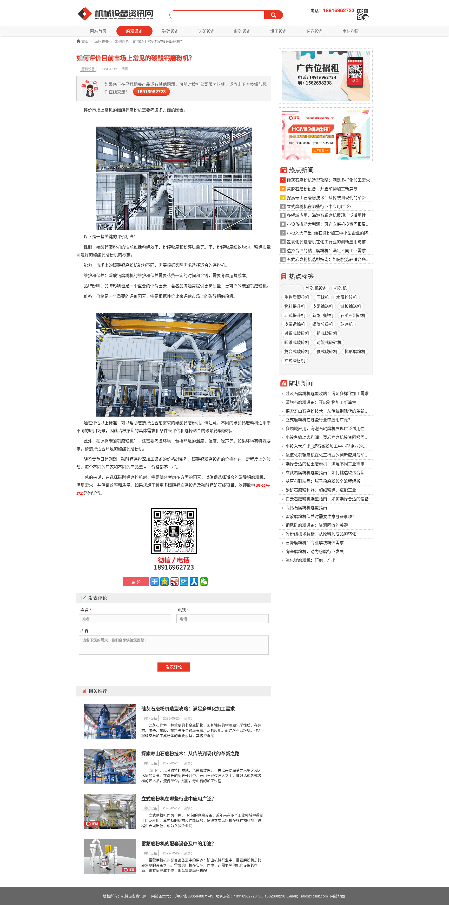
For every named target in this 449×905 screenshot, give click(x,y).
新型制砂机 (322, 315)
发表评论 (174, 667)
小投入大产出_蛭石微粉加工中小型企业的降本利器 (329, 446)
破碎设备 (170, 31)
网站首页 (98, 31)
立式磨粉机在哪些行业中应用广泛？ (319, 420)
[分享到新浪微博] (174, 581)
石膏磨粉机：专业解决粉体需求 (315, 542)
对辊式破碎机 (296, 333)
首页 (85, 41)
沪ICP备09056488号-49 (193, 896)
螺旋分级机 (322, 324)
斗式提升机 (294, 315)
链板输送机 (350, 306)
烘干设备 (278, 31)
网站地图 (337, 896)
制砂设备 (242, 31)
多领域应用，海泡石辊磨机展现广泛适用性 (325, 428)
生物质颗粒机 (296, 297)
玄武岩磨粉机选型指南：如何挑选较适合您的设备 (329, 472)
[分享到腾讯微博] (184, 581)
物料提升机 (294, 306)
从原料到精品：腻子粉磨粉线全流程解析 (323, 481)
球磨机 (346, 324)
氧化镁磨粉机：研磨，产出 (310, 560)
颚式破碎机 (326, 351)
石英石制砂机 (352, 315)
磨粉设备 (134, 31)
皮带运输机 (294, 324)
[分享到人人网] (194, 581)
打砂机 (340, 288)
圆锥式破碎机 (296, 342)
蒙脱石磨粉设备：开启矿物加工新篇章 (321, 402)
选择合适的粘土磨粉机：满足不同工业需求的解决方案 (329, 464)
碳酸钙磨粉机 (129, 110)
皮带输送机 (322, 306)
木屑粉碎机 (346, 297)
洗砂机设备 (316, 288)
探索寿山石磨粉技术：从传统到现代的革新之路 (329, 411)
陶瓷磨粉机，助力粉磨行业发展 (315, 551)
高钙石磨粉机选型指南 (306, 507)
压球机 (322, 297)
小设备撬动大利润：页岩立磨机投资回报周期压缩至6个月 (329, 437)
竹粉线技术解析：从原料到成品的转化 (321, 534)
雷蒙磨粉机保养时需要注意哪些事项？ (321, 516)
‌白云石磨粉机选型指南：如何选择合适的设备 (327, 499)
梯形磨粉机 (355, 351)
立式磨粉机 (294, 360)
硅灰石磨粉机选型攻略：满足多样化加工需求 (327, 393)
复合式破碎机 (296, 351)
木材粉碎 (350, 31)
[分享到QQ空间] (164, 581)
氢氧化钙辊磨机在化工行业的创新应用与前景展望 (329, 455)
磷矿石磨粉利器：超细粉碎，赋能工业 (321, 490)
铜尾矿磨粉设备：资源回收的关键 (317, 525)
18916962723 (151, 91)
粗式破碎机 (326, 333)
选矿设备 (206, 31)
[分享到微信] (204, 581)
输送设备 (314, 31)
